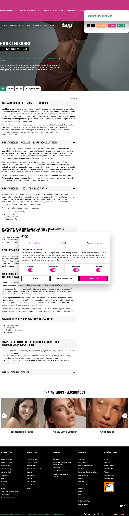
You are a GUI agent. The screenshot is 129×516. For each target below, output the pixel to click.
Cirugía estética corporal (32, 462)
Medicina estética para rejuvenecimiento (17, 58)
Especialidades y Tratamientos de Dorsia (87, 472)
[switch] (53, 270)
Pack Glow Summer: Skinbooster (64, 431)
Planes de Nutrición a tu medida (60, 471)
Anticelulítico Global (6, 472)
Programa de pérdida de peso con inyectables (60, 475)
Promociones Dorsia (83, 475)
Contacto (106, 459)
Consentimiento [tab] (34, 243)
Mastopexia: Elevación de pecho (34, 469)
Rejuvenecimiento (50, 58)
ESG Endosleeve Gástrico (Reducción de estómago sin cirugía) (62, 463)
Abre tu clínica (81, 498)
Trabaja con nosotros (83, 485)
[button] (38, 103)
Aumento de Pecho (31, 465)
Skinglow (3, 488)
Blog (79, 494)
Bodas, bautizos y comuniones (85, 465)
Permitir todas (93, 278)
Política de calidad (108, 469)
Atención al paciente (109, 465)
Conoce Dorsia (81, 488)
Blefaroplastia (30, 478)
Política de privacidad (109, 475)
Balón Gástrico (56, 459)
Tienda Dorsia (81, 459)
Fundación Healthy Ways (84, 501)
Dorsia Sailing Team (83, 504)
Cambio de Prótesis (31, 482)
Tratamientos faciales (36, 58)
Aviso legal (106, 472)
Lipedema (29, 488)
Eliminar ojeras (4, 475)
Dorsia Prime (81, 482)
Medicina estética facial (6, 459)
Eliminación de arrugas (6, 469)
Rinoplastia (29, 485)
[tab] (2, 88)
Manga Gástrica (56, 467)
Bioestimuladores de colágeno (22, 431)
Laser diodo (81, 469)
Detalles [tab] (64, 243)
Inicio (1, 58)
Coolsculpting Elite (5, 494)
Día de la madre (82, 462)
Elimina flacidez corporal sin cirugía (9, 491)
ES (117, 514)
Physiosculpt (4, 482)
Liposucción (29, 472)
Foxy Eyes (3, 485)
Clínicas (80, 491)
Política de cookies (108, 478)
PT (124, 514)
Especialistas (81, 478)
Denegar (35, 278)
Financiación (107, 462)
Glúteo (2, 478)
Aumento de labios (107, 431)
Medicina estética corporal (7, 462)
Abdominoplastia (31, 475)
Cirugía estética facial (32, 459)
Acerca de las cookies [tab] (94, 243)
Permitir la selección (64, 278)
